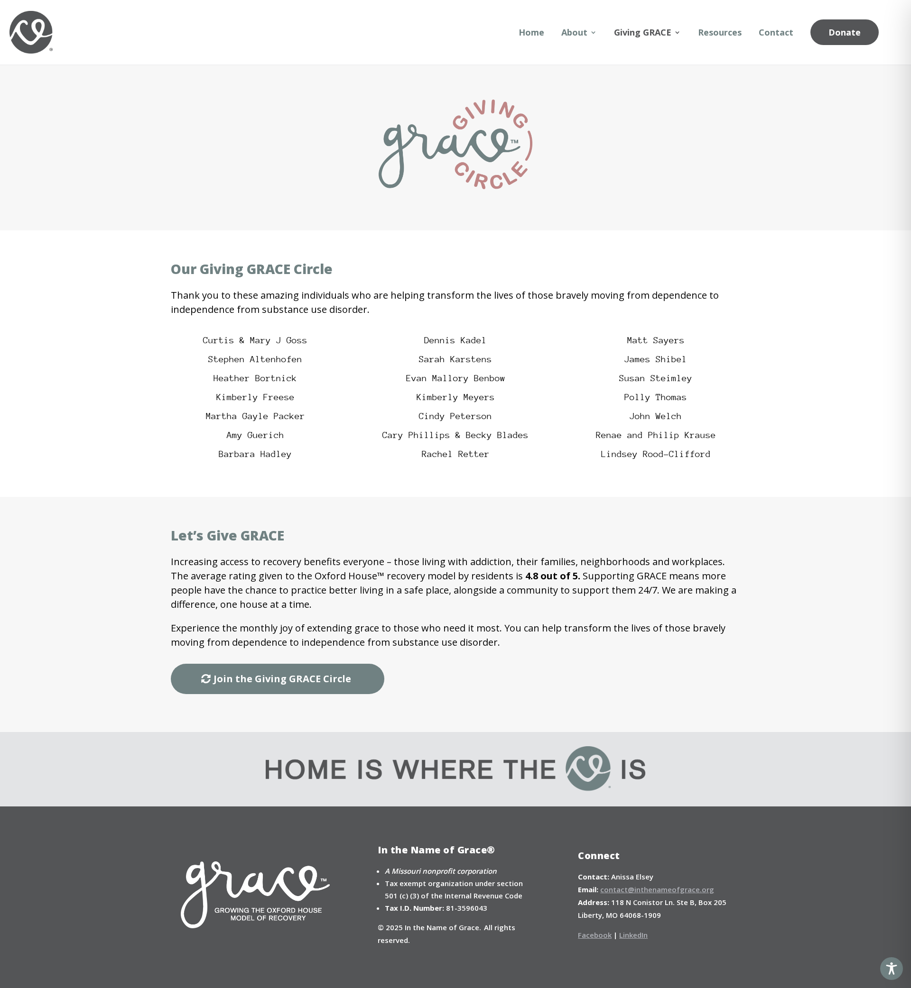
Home (531, 32)
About (574, 32)
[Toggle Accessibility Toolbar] (891, 968)
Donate (844, 32)
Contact (776, 32)
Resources (720, 32)
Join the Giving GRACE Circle (282, 678)
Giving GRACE (642, 32)
